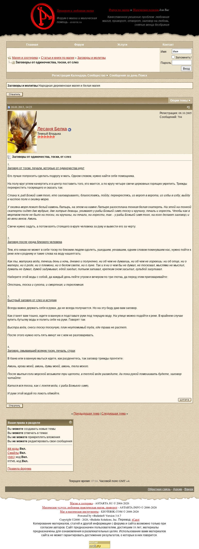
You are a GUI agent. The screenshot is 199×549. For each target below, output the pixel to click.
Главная (32, 44)
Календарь (79, 75)
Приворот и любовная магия (75, 10)
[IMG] (11, 457)
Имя (163, 51)
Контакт (168, 44)
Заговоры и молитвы (91, 57)
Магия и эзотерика (25, 57)
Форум (79, 44)
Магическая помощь (146, 10)
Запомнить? (183, 57)
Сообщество (96, 75)
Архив (177, 489)
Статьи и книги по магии (57, 57)
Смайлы (13, 453)
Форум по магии (119, 10)
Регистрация (61, 75)
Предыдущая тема (87, 413)
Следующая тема (113, 413)
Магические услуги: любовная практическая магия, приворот (79, 507)
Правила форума (19, 468)
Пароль (166, 63)
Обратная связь (159, 489)
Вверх (188, 489)
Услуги (122, 44)
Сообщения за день (123, 75)
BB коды (13, 448)
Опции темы (179, 100)
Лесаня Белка (52, 128)
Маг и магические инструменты (79, 511)
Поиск (142, 75)
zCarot (135, 519)
